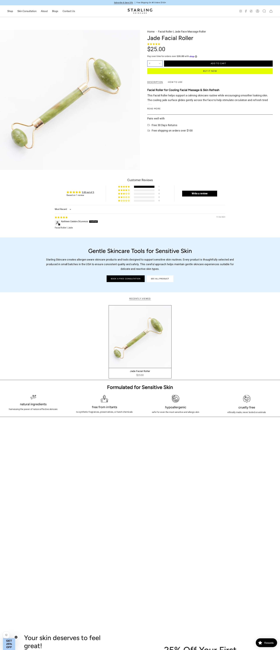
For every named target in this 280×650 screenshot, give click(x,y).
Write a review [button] (200, 193)
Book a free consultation (125, 279)
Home (151, 31)
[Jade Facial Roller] (140, 336)
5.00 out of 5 (88, 192)
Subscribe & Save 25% (123, 3)
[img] (61, 217)
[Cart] (271, 11)
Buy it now (210, 71)
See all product (160, 279)
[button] (10, 11)
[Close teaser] (16, 637)
